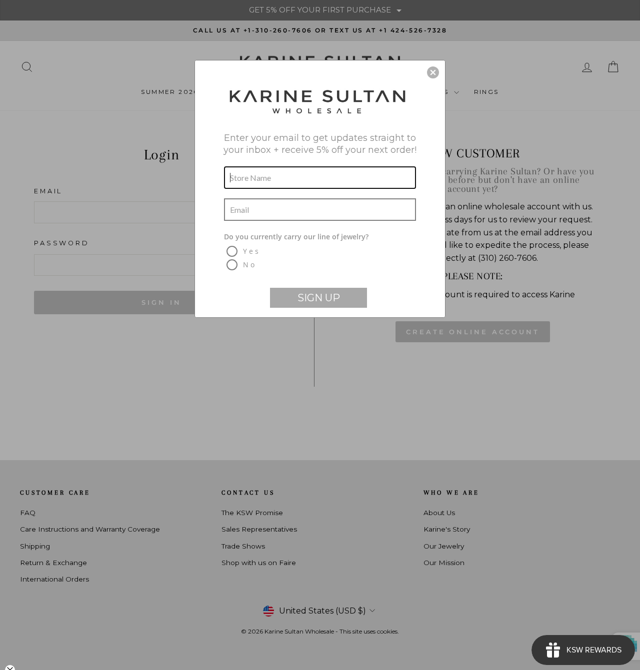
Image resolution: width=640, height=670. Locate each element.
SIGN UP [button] (319, 298)
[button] (433, 72)
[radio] (321, 251)
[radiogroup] (320, 251)
